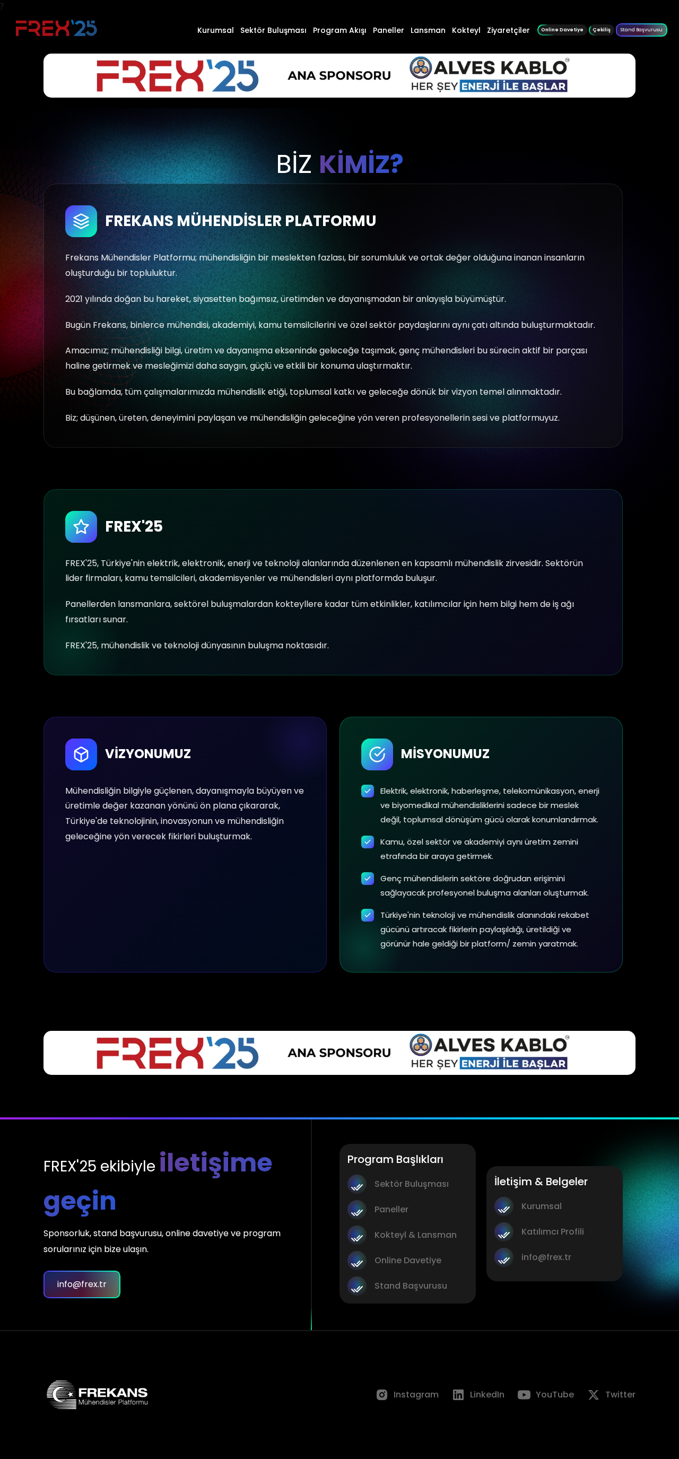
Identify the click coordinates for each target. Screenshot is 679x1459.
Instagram (416, 1394)
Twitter (620, 1394)
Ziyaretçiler (508, 30)
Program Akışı (340, 30)
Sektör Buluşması (273, 30)
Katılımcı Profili (552, 1232)
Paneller (388, 30)
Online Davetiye (408, 1260)
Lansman (428, 30)
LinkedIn (487, 1394)
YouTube (555, 1394)
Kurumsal (215, 30)
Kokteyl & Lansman (416, 1235)
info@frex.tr (82, 1284)
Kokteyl (466, 30)
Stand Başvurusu (642, 30)
